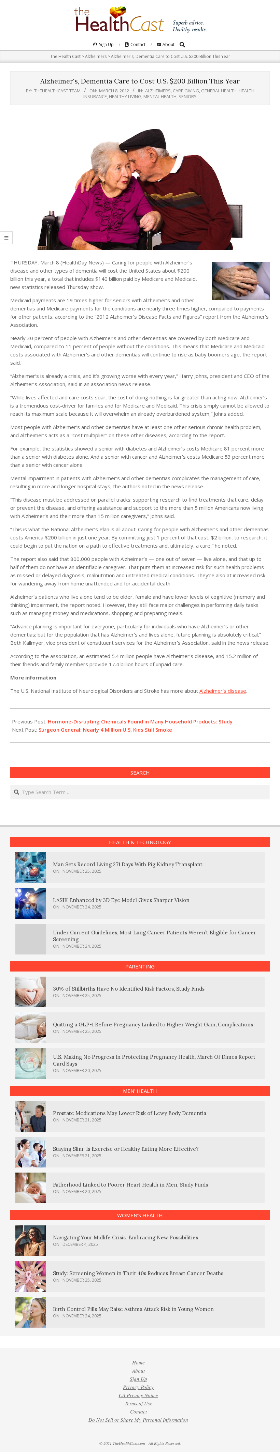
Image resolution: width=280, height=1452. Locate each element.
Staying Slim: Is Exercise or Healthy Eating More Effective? (126, 1149)
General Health (219, 91)
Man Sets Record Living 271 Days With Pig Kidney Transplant (127, 864)
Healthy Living (125, 96)
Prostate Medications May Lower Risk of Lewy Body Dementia (129, 1113)
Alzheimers (158, 91)
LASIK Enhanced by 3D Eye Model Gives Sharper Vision (121, 900)
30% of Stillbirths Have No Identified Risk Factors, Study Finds (129, 988)
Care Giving (186, 91)
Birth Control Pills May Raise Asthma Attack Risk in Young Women (133, 1309)
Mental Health (160, 96)
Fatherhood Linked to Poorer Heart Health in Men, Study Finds (130, 1184)
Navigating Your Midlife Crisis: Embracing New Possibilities (125, 1237)
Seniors (188, 96)
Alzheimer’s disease (222, 690)
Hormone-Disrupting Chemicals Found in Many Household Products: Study (140, 721)
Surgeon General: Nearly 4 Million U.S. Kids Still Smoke (105, 729)
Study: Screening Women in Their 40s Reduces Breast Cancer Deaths (138, 1273)
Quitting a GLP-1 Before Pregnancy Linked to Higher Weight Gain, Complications (153, 1024)
